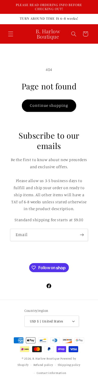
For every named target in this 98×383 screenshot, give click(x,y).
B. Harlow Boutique (46, 358)
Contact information (51, 373)
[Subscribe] (82, 235)
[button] (10, 34)
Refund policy (43, 365)
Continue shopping (49, 105)
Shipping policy (69, 365)
